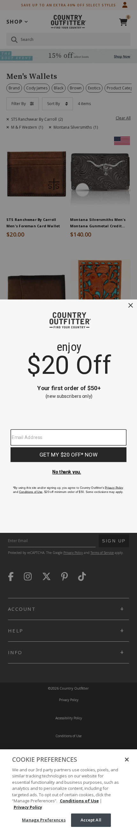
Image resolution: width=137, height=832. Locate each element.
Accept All (91, 820)
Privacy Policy (28, 807)
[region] (68, 790)
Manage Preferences (43, 820)
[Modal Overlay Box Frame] (68, 416)
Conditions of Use (79, 801)
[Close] (127, 760)
